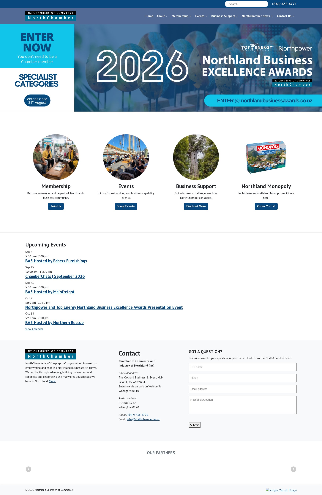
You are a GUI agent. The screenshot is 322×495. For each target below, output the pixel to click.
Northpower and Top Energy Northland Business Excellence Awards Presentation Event (104, 307)
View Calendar (34, 329)
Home (149, 16)
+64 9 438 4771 (284, 3)
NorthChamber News (256, 16)
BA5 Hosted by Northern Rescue (54, 322)
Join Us (55, 206)
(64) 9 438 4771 (138, 415)
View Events (126, 206)
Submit (194, 425)
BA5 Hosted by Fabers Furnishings (56, 260)
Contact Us (284, 16)
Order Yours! (266, 206)
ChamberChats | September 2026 (55, 276)
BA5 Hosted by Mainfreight (50, 291)
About (161, 16)
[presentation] (28, 469)
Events (199, 16)
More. (52, 381)
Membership (180, 16)
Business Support (223, 16)
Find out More (196, 206)
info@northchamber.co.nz (143, 419)
